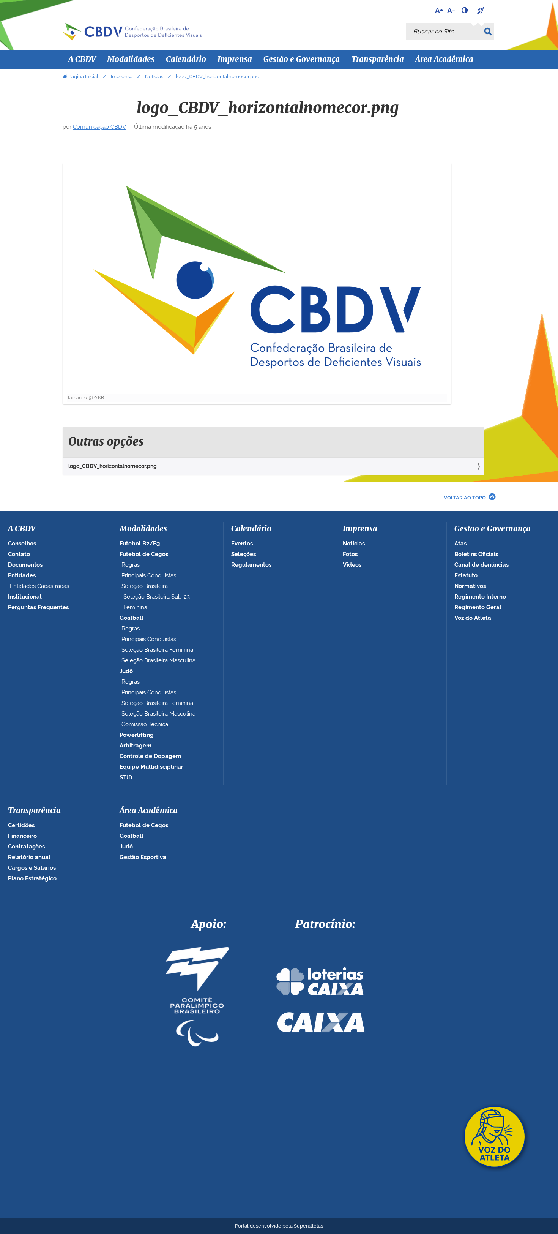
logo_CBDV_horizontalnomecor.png (112, 466)
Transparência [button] (377, 59)
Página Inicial (83, 76)
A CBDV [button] (82, 59)
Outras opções (105, 442)
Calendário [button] (186, 59)
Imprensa (121, 76)
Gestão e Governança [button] (301, 59)
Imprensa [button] (235, 59)
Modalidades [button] (130, 59)
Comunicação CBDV (99, 126)
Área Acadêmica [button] (444, 59)
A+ (439, 10)
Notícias (154, 76)
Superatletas (308, 1226)
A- (451, 10)
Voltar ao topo (465, 498)
